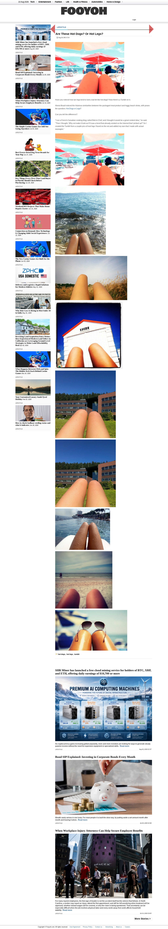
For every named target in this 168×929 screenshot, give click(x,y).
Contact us (98, 927)
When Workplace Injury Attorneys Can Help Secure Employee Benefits (32, 102)
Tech (32, 2)
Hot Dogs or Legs (73, 109)
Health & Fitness (80, 2)
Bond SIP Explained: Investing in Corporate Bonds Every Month (29, 73)
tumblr (77, 654)
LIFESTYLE (19, 52)
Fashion (58, 2)
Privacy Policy (87, 927)
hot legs (70, 654)
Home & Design (113, 2)
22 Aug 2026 (23, 2)
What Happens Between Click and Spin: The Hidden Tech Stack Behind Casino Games (32, 371)
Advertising (109, 927)
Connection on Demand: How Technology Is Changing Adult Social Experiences (32, 232)
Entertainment (45, 2)
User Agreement (75, 927)
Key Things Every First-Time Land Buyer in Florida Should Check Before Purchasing (33, 180)
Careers (127, 927)
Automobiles (97, 2)
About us (119, 927)
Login (134, 19)
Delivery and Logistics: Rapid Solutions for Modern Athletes (32, 286)
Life (67, 2)
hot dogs (61, 654)
